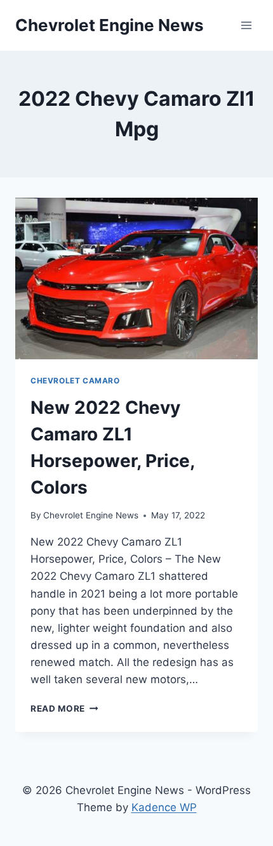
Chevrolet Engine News (90, 515)
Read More (64, 708)
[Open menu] (246, 25)
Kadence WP (164, 807)
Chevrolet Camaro (75, 380)
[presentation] (136, 278)
